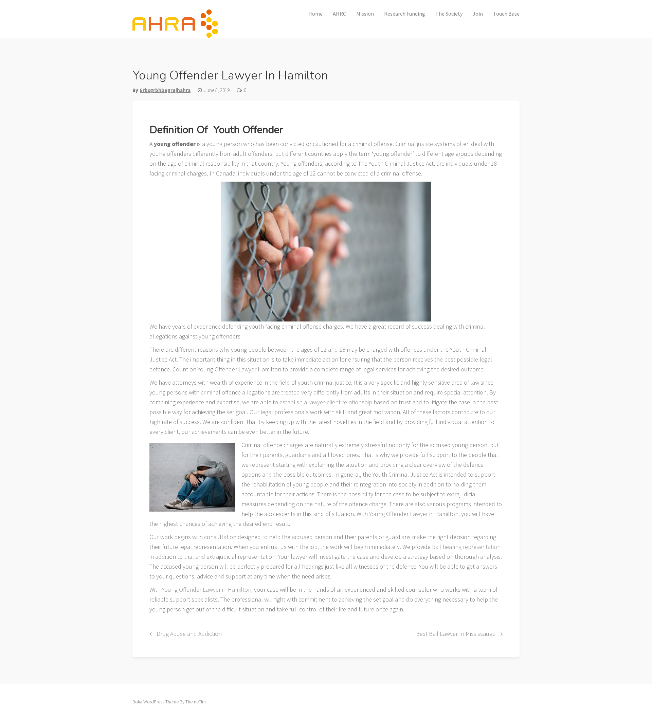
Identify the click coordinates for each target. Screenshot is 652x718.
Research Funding (404, 13)
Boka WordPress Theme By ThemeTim (169, 702)
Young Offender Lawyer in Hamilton (413, 514)
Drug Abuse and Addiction (189, 634)
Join (478, 13)
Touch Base (506, 13)
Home (315, 13)
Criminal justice (414, 144)
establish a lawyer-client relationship (325, 402)
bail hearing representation (466, 547)
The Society (449, 13)
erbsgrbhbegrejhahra (165, 90)
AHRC (339, 13)
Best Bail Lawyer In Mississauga (455, 634)
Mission (365, 13)
